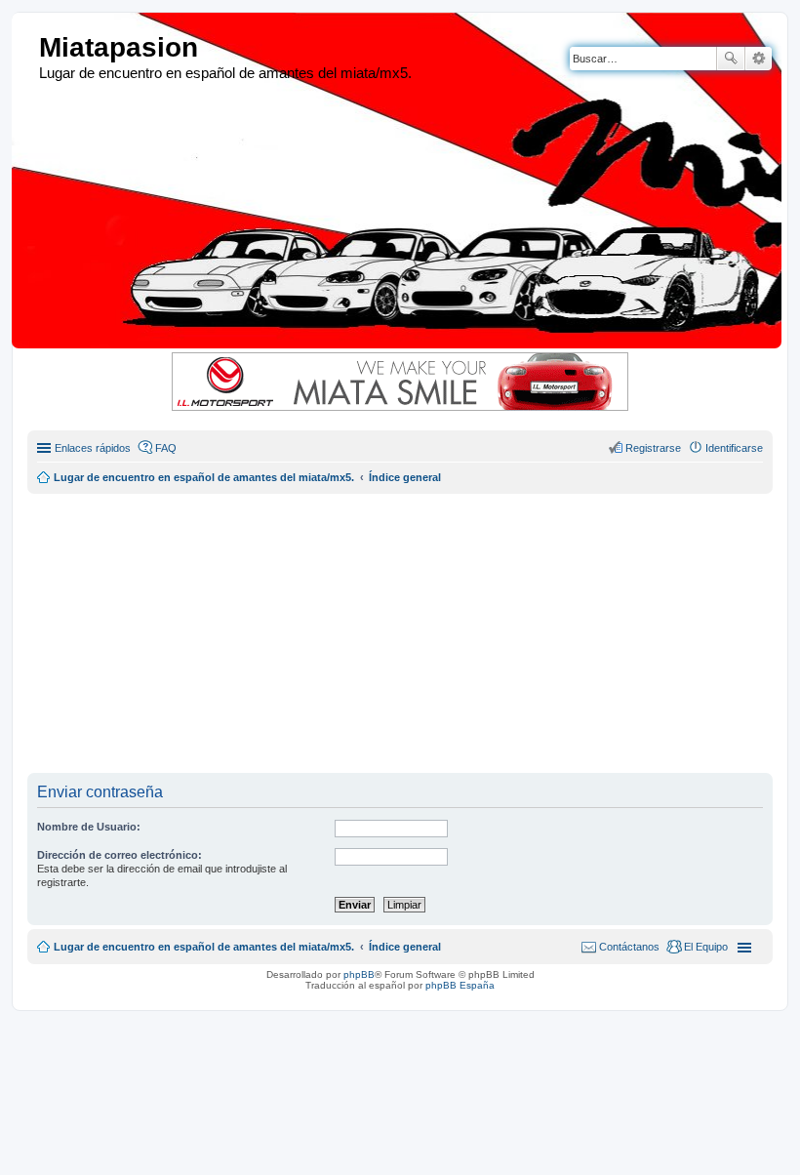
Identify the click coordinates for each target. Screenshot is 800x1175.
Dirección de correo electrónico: (119, 855)
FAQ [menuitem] (166, 448)
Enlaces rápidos (93, 448)
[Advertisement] (413, 630)
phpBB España (460, 985)
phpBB (359, 974)
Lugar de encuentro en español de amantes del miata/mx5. (204, 946)
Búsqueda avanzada (758, 58)
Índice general (405, 946)
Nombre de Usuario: (88, 826)
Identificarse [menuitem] (734, 448)
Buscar (730, 58)
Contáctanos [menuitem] (629, 946)
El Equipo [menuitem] (706, 946)
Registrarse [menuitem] (653, 448)
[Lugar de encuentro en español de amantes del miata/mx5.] (28, 48)
